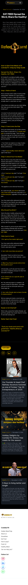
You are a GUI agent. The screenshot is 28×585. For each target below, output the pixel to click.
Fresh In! (3, 544)
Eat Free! (4, 539)
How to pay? (5, 541)
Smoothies (4, 536)
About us (4, 534)
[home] (10, 3)
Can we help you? (6, 549)
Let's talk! (6, 348)
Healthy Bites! (5, 547)
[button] (20, 2)
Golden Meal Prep (6, 531)
